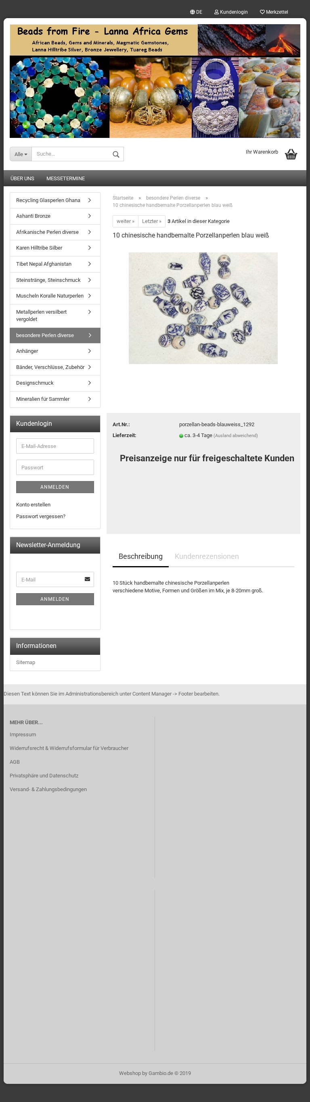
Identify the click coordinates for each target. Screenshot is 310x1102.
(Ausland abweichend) (236, 435)
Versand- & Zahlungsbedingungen (48, 789)
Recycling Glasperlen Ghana (48, 200)
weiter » (125, 221)
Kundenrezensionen (207, 556)
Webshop (130, 1073)
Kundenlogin (233, 12)
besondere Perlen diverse (45, 335)
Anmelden (54, 487)
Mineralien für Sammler (42, 399)
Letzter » (151, 221)
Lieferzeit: (124, 435)
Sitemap (25, 662)
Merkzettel (276, 12)
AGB (15, 762)
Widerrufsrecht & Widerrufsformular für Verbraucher (69, 748)
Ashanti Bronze (33, 216)
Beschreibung (141, 556)
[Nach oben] (288, 1090)
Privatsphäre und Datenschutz (44, 776)
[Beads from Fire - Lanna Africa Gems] (155, 78)
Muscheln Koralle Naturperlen (50, 296)
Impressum (23, 734)
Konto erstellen (33, 505)
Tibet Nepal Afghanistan (43, 264)
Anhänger (27, 351)
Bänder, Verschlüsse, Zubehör (50, 367)
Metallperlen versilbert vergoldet (41, 316)
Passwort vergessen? (40, 516)
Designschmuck (35, 383)
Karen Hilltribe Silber (39, 248)
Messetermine (65, 178)
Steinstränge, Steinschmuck (48, 280)
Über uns (22, 178)
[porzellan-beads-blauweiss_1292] (203, 308)
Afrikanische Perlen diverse (47, 232)
